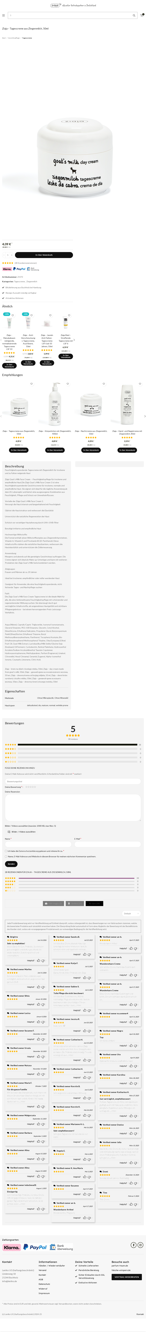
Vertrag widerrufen (127, 1277)
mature (45, 705)
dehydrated (32, 705)
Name (8, 838)
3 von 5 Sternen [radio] (31, 787)
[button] (9, 365)
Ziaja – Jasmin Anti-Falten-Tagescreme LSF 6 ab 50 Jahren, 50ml (47, 340)
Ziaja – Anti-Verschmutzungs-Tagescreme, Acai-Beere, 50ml (28, 340)
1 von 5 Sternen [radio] (26, 787)
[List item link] (55, 1265)
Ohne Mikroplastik (45, 698)
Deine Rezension (12, 791)
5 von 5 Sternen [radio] (35, 787)
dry (39, 705)
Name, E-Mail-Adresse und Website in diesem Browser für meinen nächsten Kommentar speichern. (52, 856)
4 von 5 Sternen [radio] (33, 787)
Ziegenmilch (31, 281)
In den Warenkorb (44, 255)
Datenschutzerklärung (29, 851)
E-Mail (77, 838)
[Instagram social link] (140, 1245)
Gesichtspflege (14, 38)
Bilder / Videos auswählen (24, 832)
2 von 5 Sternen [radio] (28, 787)
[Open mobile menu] (3, 15)
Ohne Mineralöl (61, 698)
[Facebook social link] (133, 1245)
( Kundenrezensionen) (26, 263)
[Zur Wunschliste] (12, 315)
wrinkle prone (62, 705)
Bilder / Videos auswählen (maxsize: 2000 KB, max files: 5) (30, 826)
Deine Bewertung (13, 787)
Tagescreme (27, 38)
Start (4, 38)
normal (52, 705)
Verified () (76, 903)
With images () (55, 903)
